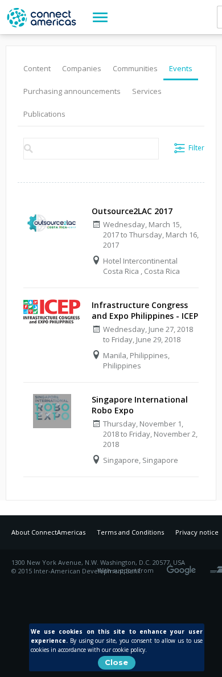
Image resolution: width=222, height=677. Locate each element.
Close (116, 662)
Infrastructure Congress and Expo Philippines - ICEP (145, 310)
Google (183, 566)
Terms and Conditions (130, 532)
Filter (196, 148)
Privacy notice (197, 532)
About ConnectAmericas (48, 532)
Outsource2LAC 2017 (132, 211)
